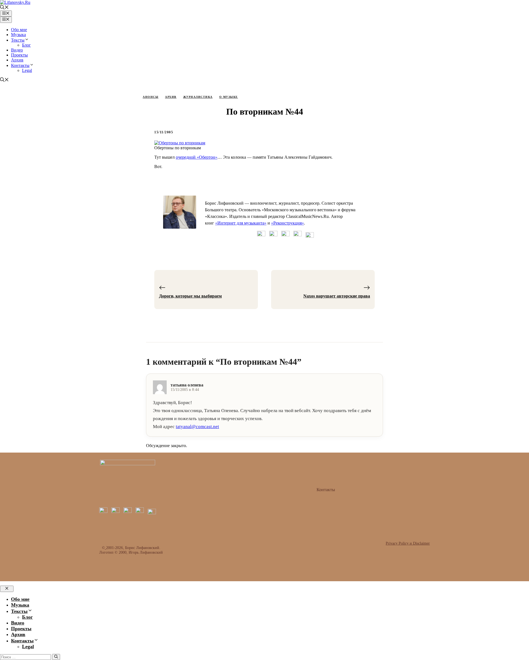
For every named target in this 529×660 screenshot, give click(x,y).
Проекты (19, 55)
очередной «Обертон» (196, 157)
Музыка (18, 34)
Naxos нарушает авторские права (336, 296)
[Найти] (56, 657)
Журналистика (198, 96)
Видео (17, 50)
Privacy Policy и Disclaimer (408, 543)
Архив (17, 60)
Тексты (18, 40)
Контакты (20, 65)
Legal (27, 70)
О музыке (228, 96)
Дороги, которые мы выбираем (190, 296)
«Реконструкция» (287, 223)
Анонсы (150, 96)
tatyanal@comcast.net (197, 426)
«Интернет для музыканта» (240, 223)
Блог (26, 45)
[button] (4, 8)
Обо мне (19, 29)
